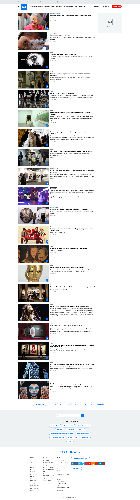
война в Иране (55, 425)
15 (80, 404)
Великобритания (55, 13)
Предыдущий (40, 404)
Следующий (100, 404)
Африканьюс (46, 478)
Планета (31, 467)
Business (59, 6)
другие (59, 457)
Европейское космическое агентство (62, 433)
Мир (52, 6)
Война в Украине (68, 425)
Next (76, 6)
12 (65, 404)
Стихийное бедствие (58, 437)
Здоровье (32, 471)
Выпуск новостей (48, 462)
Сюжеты (31, 457)
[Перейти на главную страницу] (24, 7)
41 (91, 404)
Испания (52, 284)
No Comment (54, 168)
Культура (82, 6)
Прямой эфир (117, 6)
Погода (45, 465)
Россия (52, 130)
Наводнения (70, 429)
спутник (81, 429)
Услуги (45, 457)
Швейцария (53, 33)
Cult (51, 52)
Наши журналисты (34, 483)
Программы (32, 480)
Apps (44, 473)
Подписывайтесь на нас (80, 458)
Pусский (22, 2)
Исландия (59, 429)
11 (60, 404)
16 (85, 404)
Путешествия (68, 6)
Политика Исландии (83, 433)
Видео (31, 478)
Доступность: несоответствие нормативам (61, 483)
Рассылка (76, 468)
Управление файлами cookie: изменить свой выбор (63, 488)
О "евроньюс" (61, 460)
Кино (51, 226)
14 (75, 404)
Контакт (59, 477)
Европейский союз (83, 425)
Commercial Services (62, 462)
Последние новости (36, 6)
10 (55, 404)
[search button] (73, 2)
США (70, 441)
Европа (47, 6)
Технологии (85, 437)
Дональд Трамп (72, 437)
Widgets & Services (48, 475)
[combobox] (81, 2)
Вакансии (59, 479)
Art (51, 323)
